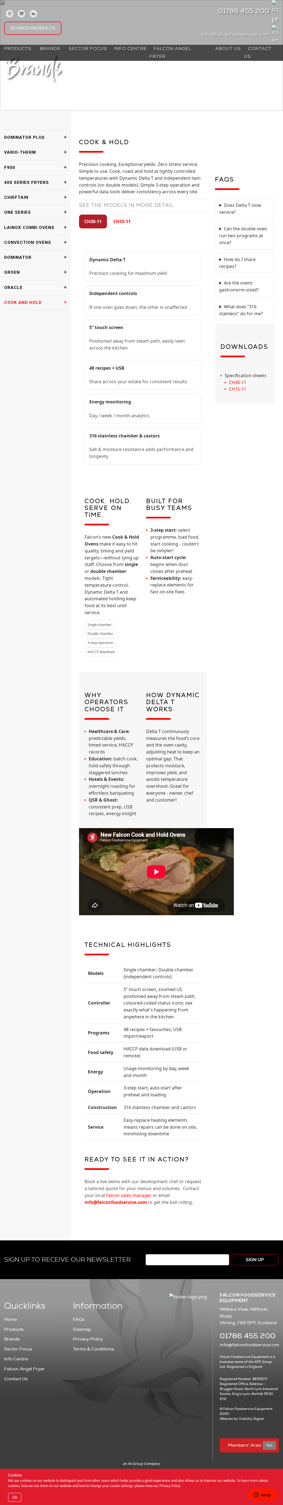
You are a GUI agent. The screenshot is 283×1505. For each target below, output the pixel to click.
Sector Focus (88, 49)
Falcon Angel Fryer (171, 53)
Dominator (18, 257)
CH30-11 (93, 221)
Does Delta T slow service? (240, 208)
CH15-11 (122, 221)
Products (18, 49)
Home (10, 1319)
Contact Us (258, 53)
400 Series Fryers (26, 182)
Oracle (13, 287)
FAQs (79, 1319)
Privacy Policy (88, 1339)
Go (269, 1445)
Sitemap (82, 1329)
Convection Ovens (27, 242)
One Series (17, 212)
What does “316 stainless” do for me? (241, 310)
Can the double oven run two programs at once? (243, 236)
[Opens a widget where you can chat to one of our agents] (262, 1495)
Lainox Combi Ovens (29, 227)
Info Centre (130, 49)
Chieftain (16, 197)
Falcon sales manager (128, 1195)
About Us (228, 49)
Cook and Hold (23, 302)
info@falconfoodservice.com (235, 35)
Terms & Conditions (93, 1349)
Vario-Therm (20, 152)
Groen (12, 272)
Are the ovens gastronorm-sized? (239, 286)
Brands (50, 49)
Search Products (32, 28)
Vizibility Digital (251, 1418)
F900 (9, 167)
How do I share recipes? (237, 262)
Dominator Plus (24, 137)
